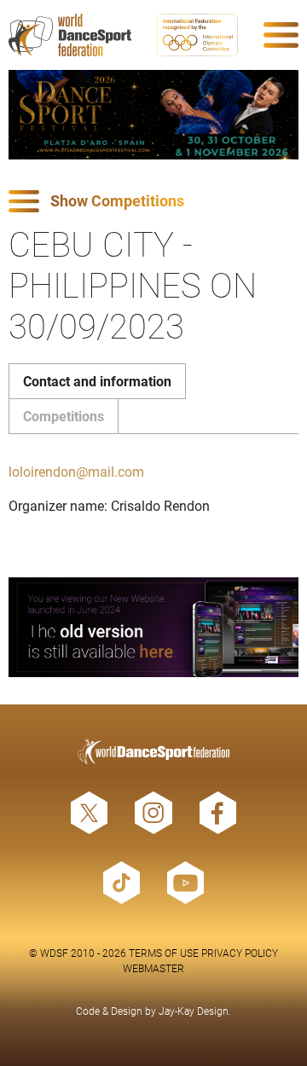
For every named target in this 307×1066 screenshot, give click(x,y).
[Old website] (153, 627)
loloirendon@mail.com (76, 471)
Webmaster (153, 968)
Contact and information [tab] (97, 381)
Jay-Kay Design (194, 1010)
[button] (153, 201)
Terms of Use (164, 952)
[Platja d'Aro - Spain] (153, 114)
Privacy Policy (239, 952)
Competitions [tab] (63, 416)
